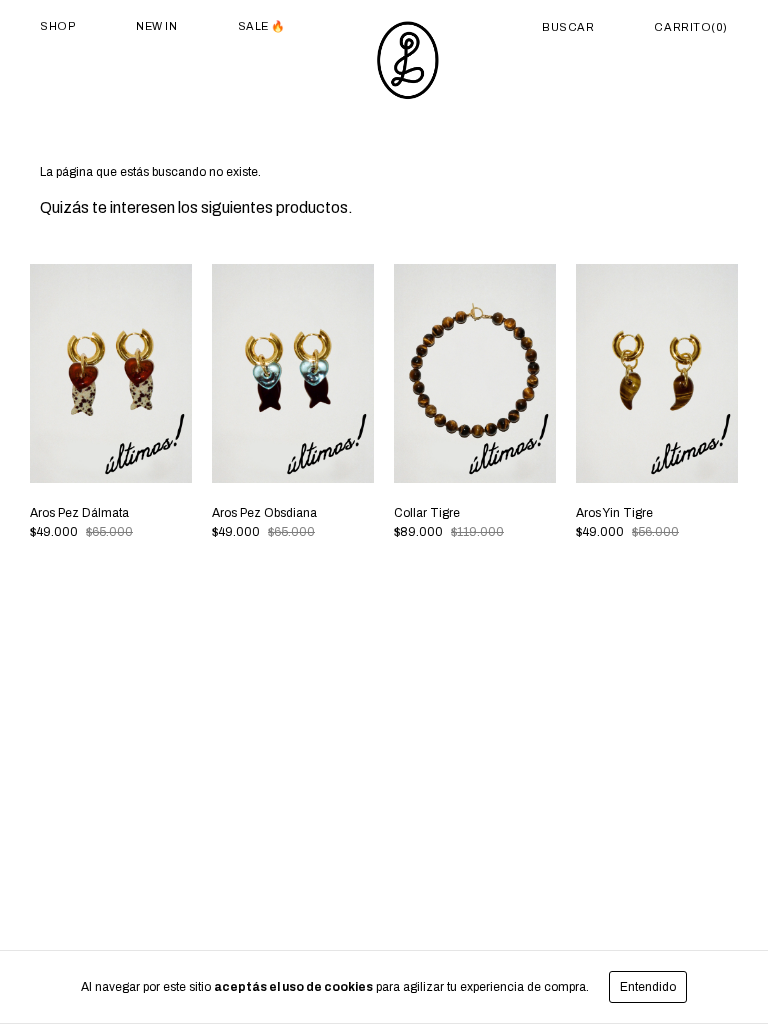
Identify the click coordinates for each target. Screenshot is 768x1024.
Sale (255, 26)
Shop (58, 26)
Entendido (648, 987)
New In (156, 26)
